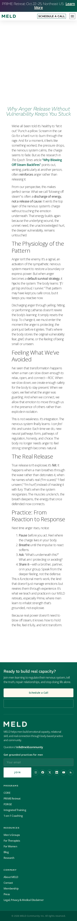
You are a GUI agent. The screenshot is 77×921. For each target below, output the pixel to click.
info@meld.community (29, 747)
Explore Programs (38, 703)
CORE (7, 792)
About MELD (11, 877)
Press (7, 894)
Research (9, 858)
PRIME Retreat (12, 798)
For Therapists (12, 840)
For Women (10, 846)
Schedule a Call (38, 692)
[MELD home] (38, 724)
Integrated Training (15, 810)
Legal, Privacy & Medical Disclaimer (24, 900)
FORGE (8, 804)
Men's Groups (12, 835)
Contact (8, 882)
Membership (11, 888)
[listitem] (35, 772)
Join (17, 772)
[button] (72, 16)
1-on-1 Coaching (13, 815)
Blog (6, 852)
